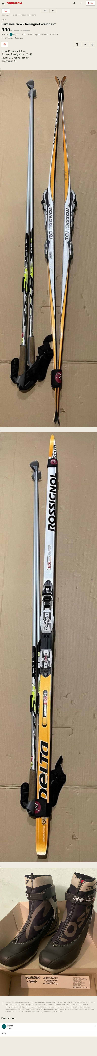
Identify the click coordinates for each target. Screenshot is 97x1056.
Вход (90, 3)
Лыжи (3, 20)
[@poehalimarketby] (45, 11)
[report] (92, 44)
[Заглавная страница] (14, 2)
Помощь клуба (47, 1009)
